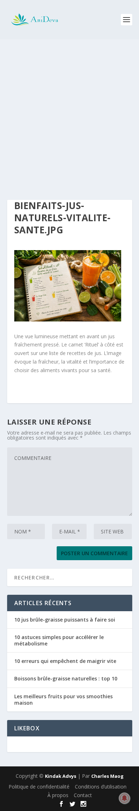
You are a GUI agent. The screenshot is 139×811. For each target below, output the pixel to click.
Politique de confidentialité (39, 786)
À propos (57, 795)
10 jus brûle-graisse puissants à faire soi (64, 619)
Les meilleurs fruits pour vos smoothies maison (63, 699)
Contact (83, 795)
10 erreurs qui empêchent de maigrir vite (65, 661)
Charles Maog (107, 776)
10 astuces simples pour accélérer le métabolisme (59, 640)
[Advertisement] (69, 112)
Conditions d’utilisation (101, 786)
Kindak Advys (60, 776)
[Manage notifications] (124, 798)
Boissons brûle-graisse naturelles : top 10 (65, 678)
